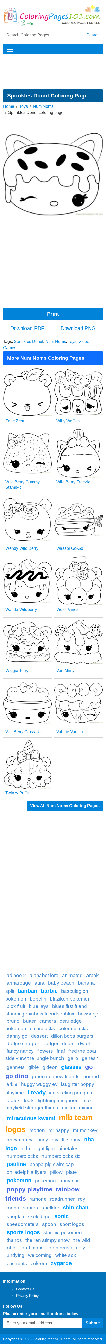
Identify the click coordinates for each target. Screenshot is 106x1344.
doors (68, 1043)
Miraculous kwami (31, 1118)
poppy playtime (29, 1189)
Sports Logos (23, 1232)
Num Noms (43, 106)
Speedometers (23, 1224)
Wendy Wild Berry (21, 548)
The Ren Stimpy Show (47, 1240)
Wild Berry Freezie (73, 482)
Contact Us (25, 1289)
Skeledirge (39, 1216)
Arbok (92, 975)
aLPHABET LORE (44, 975)
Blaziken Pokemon (70, 999)
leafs (29, 1100)
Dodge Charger (23, 1043)
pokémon (45, 1180)
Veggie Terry (16, 670)
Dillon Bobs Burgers (72, 1036)
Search (93, 35)
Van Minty (65, 670)
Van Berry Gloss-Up (23, 732)
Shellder (50, 1207)
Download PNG (78, 328)
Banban (27, 991)
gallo (73, 1058)
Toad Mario (32, 1247)
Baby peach (61, 983)
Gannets (16, 1067)
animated (72, 975)
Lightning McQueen (58, 1100)
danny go (17, 1036)
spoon (49, 1224)
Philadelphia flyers (27, 1172)
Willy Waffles (68, 421)
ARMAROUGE (19, 983)
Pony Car (69, 1180)
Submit (93, 1323)
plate (71, 1172)
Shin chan (76, 1207)
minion (86, 1107)
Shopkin (15, 1216)
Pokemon (19, 1180)
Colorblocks (42, 1028)
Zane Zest (14, 421)
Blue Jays (39, 1006)
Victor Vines (67, 609)
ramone (38, 1199)
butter (29, 1021)
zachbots (17, 1263)
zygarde (61, 1263)
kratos (13, 1100)
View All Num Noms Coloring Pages (65, 806)
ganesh (90, 1058)
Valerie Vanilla (69, 732)
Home (8, 106)
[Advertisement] (53, 71)
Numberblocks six (61, 1156)
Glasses (71, 1067)
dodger (50, 1043)
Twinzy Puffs (17, 793)
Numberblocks (22, 1156)
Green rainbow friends (56, 1076)
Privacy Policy (27, 1295)
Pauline (16, 1164)
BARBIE (49, 991)
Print (53, 314)
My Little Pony (66, 1139)
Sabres (30, 1207)
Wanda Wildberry (21, 609)
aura (39, 983)
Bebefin (38, 999)
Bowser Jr (88, 1014)
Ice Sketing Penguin (70, 1092)
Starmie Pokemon (62, 1232)
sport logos (72, 1224)
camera (47, 1021)
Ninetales (68, 1148)
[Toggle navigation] (10, 49)
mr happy (58, 1130)
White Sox (65, 1255)
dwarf (84, 1043)
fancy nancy (20, 1051)
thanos (14, 1240)
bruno (13, 1021)
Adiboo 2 (16, 975)
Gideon (50, 1067)
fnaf (61, 1051)
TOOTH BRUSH (59, 1247)
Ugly (80, 1247)
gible (33, 1067)
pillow (56, 1172)
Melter (68, 1107)
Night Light (44, 1148)
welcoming (40, 1255)
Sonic (61, 1216)
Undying (15, 1255)
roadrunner (62, 1199)
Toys (23, 106)
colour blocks (73, 1028)
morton (37, 1130)
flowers (45, 1051)
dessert (39, 1036)
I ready (37, 1092)
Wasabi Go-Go (69, 548)
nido (25, 1148)
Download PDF (27, 328)
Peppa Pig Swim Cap (52, 1164)
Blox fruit (16, 1006)
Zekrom (39, 1263)
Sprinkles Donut (28, 341)
